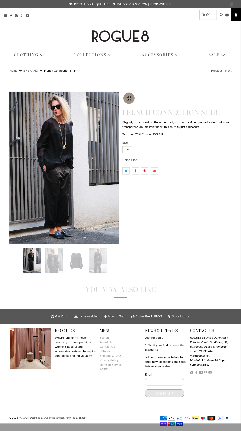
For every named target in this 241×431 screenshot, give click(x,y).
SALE (214, 55)
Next (228, 70)
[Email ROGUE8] (6, 16)
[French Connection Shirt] (64, 168)
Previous (217, 70)
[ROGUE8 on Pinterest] (23, 16)
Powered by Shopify (76, 417)
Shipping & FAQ (110, 355)
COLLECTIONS (90, 55)
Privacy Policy (109, 360)
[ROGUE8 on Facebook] (12, 16)
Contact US (107, 346)
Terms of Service (110, 364)
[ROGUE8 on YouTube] (28, 16)
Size (125, 142)
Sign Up (164, 393)
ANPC (104, 369)
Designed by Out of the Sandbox (47, 417)
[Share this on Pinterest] (144, 171)
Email (149, 374)
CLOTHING (26, 55)
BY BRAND (30, 70)
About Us (106, 342)
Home (13, 70)
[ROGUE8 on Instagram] (17, 16)
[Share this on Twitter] (126, 171)
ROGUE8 (24, 417)
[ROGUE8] (120, 36)
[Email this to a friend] (154, 171)
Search (104, 337)
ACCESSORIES (157, 55)
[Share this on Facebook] (135, 171)
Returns (105, 351)
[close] (231, 4)
